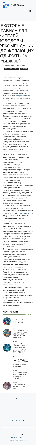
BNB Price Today (18, 322)
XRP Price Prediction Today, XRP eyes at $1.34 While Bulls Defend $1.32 (20, 375)
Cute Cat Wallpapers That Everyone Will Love (19, 386)
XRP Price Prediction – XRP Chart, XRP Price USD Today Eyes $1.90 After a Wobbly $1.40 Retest (20, 362)
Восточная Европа (11, 69)
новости (24, 69)
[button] (25, 11)
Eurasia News (9, 65)
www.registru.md (20, 95)
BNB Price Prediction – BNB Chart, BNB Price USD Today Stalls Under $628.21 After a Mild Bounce (20, 333)
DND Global (17, 5)
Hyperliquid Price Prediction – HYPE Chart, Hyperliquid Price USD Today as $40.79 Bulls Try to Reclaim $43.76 (19, 348)
